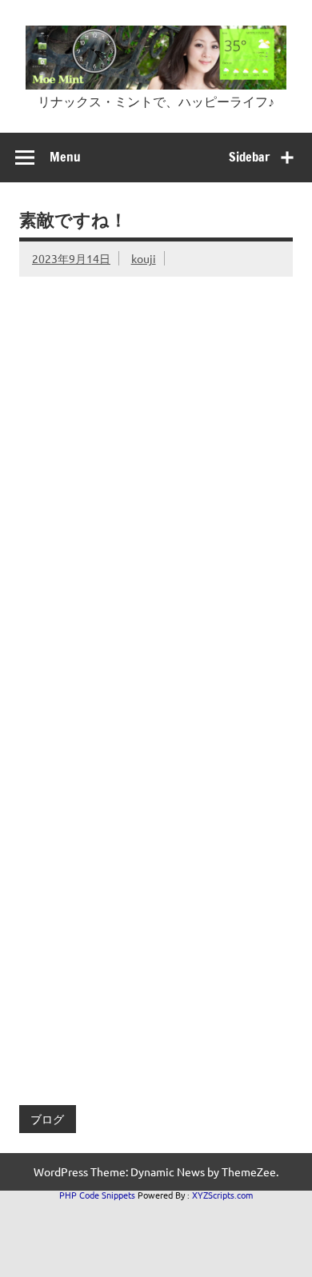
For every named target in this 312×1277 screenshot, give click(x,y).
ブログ (47, 1118)
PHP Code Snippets (97, 1194)
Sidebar (249, 157)
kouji (143, 258)
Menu (65, 157)
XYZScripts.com (222, 1194)
